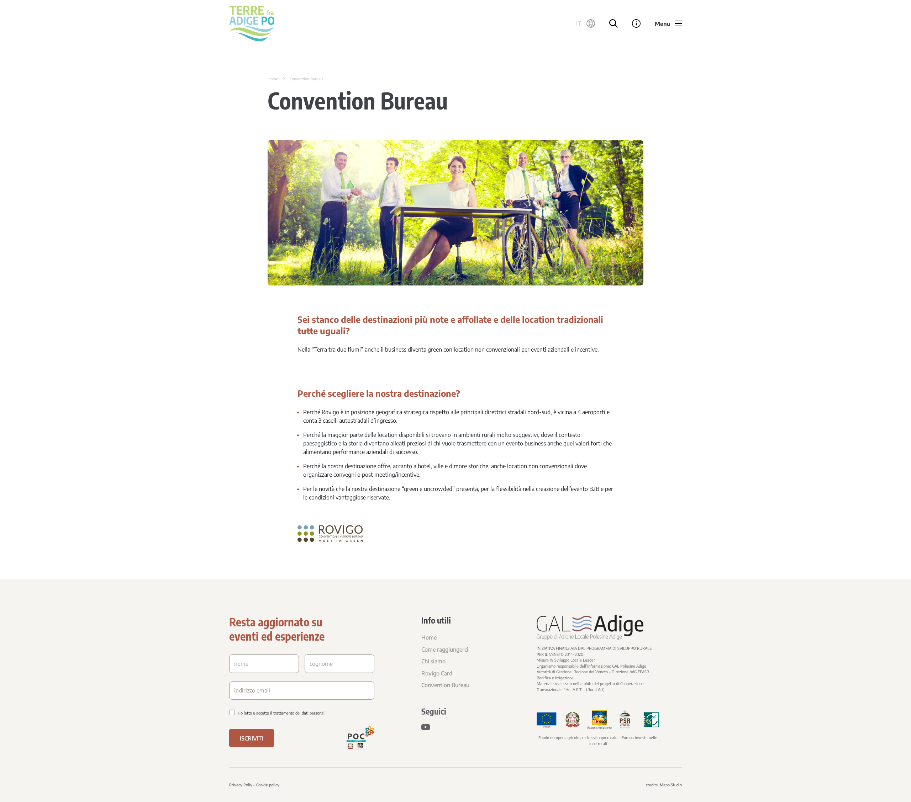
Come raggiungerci (444, 649)
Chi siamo (433, 661)
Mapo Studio (671, 784)
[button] (585, 23)
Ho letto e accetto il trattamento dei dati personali (282, 713)
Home (273, 78)
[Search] (613, 23)
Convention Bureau (445, 685)
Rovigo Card (436, 673)
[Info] (636, 23)
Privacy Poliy (240, 784)
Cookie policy (267, 784)
